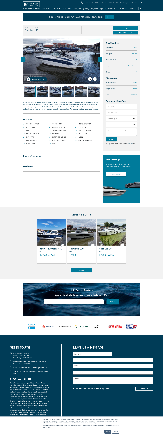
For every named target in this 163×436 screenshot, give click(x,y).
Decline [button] (116, 431)
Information (111, 9)
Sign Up (112, 302)
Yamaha (58, 6)
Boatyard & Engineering (81, 9)
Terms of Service (109, 144)
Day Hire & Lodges (97, 9)
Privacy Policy (130, 143)
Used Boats (56, 9)
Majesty (89, 6)
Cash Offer (13, 6)
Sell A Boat (66, 9)
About (11, 6)
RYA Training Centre (95, 6)
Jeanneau (60, 6)
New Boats (45, 9)
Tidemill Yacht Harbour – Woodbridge (89, 6)
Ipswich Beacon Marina (51, 6)
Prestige (75, 6)
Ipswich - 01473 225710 (110, 3)
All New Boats (15, 6)
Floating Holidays (42, 6)
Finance (44, 6)
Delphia (103, 6)
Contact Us (132, 9)
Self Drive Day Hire (17, 6)
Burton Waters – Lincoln (20, 6)
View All (82, 270)
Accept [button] (108, 431)
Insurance (73, 6)
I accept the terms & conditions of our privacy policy (92, 389)
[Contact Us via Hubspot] (140, 3)
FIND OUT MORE (116, 174)
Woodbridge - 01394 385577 (129, 3)
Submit (111, 139)
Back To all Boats (125, 32)
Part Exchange (49, 6)
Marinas (122, 9)
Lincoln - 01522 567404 (92, 3)
